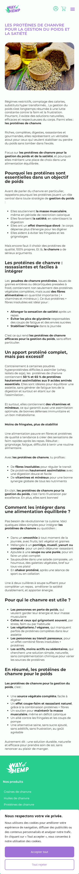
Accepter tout (39, 852)
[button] (72, 9)
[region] (39, 842)
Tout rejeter (39, 864)
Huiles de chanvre (16, 798)
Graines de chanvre (17, 791)
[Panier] (63, 8)
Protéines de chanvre (19, 804)
